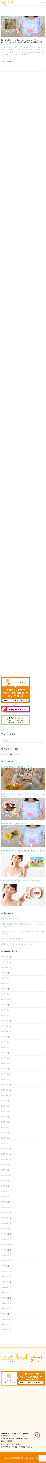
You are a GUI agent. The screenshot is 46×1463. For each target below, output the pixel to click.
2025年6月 (4, 989)
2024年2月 (4, 1074)
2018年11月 (5, 1330)
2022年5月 (4, 1186)
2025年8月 (4, 978)
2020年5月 (4, 1314)
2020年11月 (5, 1282)
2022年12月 (5, 1149)
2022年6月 (4, 1180)
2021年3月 (4, 1260)
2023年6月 (4, 1117)
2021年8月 (4, 1234)
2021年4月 (4, 1255)
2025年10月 (5, 967)
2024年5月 (4, 1058)
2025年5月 (4, 994)
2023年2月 (4, 1138)
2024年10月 (5, 1031)
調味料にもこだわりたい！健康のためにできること (18, 944)
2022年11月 (5, 1154)
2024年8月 (4, 1042)
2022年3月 (4, 1196)
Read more (9, 61)
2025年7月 (4, 983)
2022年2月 (4, 1202)
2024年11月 (5, 1026)
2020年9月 (4, 1292)
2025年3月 (4, 1005)
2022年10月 (5, 1159)
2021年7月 (4, 1239)
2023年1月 (4, 1143)
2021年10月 (5, 1223)
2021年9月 (4, 1228)
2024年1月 (4, 1079)
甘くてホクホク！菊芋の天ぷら (11, 919)
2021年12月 (5, 1212)
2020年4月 (4, 1319)
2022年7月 (4, 1175)
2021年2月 (4, 1266)
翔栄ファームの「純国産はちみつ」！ (14, 939)
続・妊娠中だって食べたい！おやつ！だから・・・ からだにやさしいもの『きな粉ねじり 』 (23, 41)
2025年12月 (5, 957)
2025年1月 (4, 1015)
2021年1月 (4, 1271)
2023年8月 (4, 1106)
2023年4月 (4, 1127)
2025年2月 (4, 1010)
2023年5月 (4, 1122)
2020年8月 (4, 1298)
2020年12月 (5, 1276)
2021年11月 (5, 1218)
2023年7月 (4, 1111)
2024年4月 (4, 1063)
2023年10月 (5, 1095)
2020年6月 (4, 1308)
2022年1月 (4, 1207)
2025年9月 (4, 973)
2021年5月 (4, 1250)
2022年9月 (4, 1164)
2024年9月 (4, 1037)
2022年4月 (4, 1191)
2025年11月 (5, 962)
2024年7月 (4, 1047)
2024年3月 (4, 1069)
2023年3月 (4, 1133)
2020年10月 (5, 1287)
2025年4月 (4, 999)
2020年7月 (4, 1303)
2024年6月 (4, 1053)
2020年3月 (4, 1324)
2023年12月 (5, 1085)
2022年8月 (4, 1170)
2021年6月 (4, 1244)
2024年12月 (5, 1021)
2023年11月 (5, 1090)
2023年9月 (4, 1101)
